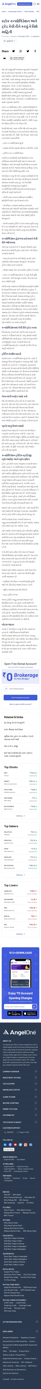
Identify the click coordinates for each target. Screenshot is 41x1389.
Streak (25, 1178)
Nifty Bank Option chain (13, 1225)
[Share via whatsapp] (20, 51)
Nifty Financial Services (13, 1197)
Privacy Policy (24, 1351)
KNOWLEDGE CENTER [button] (11, 1090)
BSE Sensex (23, 1200)
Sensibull (7, 1178)
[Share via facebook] (35, 51)
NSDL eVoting (20, 1366)
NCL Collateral (26, 1362)
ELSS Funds (8, 1303)
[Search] (34, 4)
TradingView (8, 1180)
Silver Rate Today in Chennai (14, 1262)
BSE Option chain (29, 1231)
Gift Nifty (30, 1203)
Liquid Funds (21, 1303)
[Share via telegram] (13, 51)
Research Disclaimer (10, 1337)
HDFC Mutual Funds (27, 1290)
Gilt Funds (8, 1308)
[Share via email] (4, 58)
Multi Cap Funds (10, 1311)
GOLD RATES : (8, 1236)
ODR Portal (32, 1366)
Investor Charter (30, 1358)
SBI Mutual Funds (29, 1287)
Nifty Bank (17, 1194)
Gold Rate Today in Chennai (14, 1243)
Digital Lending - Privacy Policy (14, 1355)
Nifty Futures (9, 1210)
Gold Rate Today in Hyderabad (15, 1246)
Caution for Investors (10, 1373)
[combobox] (10, 41)
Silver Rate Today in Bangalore (15, 1259)
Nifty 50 (7, 1194)
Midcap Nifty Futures (12, 1213)
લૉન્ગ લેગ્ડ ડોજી (11, 746)
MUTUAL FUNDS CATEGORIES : (15, 1300)
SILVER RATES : (9, 1254)
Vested (32, 1178)
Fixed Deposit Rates (21, 1171)
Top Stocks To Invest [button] (12, 1122)
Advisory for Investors (11, 1362)
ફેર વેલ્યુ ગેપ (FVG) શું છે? (14, 722)
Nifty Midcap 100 (10, 1200)
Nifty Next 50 (30, 1197)
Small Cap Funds (10, 1305)
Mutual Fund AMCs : (11, 1285)
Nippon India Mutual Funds (14, 1295)
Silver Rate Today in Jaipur (14, 1264)
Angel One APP (9, 1166)
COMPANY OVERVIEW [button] (11, 1072)
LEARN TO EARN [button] (9, 1097)
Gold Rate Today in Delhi (13, 1241)
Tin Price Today (10, 1280)
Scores (32, 1341)
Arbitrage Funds (25, 1305)
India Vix (21, 1203)
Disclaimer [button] (8, 1331)
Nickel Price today (11, 1277)
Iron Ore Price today (28, 1277)
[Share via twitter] (28, 51)
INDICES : (6, 1192)
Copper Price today (11, 1272)
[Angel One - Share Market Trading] (9, 4)
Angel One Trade (22, 1166)
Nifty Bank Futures (24, 1210)
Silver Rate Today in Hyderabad (15, 1256)
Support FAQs (24, 1132)
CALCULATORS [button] (8, 1084)
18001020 (10, 1132)
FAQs (5, 1351)
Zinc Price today (29, 1274)
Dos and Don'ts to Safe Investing (15, 1341)
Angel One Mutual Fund (12, 1287)
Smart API (7, 1171)
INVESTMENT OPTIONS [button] (12, 1078)
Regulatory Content (28, 1337)
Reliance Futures (29, 1213)
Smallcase (16, 1178)
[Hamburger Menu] (38, 4)
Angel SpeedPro (9, 1169)
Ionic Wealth (21, 1159)
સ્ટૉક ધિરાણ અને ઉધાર (13, 729)
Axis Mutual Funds (11, 1290)
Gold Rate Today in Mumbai (14, 1238)
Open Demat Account (24, 4)
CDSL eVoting (8, 1366)
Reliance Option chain (12, 1231)
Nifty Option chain (11, 1223)
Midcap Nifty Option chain (14, 1228)
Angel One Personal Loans (12, 1358)
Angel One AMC (9, 1159)
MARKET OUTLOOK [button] (10, 1109)
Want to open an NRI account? (20, 704)
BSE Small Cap (9, 1203)
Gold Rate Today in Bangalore (15, 1249)
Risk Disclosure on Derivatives (14, 1370)
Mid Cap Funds (19, 1308)
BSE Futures (9, 1215)
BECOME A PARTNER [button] (11, 1103)
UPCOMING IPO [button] (8, 1115)
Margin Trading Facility (25, 1169)
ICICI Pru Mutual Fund (12, 1293)
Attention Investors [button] (12, 1322)
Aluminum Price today (12, 1274)
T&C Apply (13, 1351)
